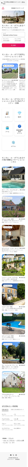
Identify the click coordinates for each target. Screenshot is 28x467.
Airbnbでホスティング (17, 8)
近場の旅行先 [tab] (5, 409)
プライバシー (10, 459)
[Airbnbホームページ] (3, 8)
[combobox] (13, 35)
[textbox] (7, 40)
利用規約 (17, 459)
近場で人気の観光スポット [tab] (17, 409)
